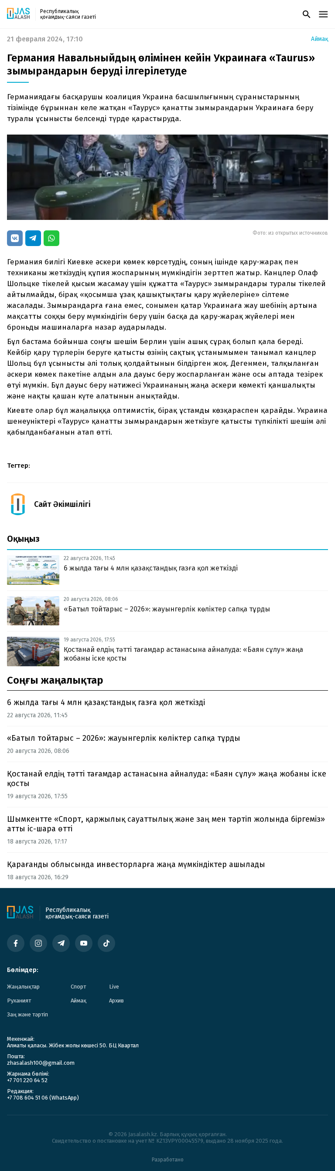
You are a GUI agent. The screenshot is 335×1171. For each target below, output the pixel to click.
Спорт (78, 986)
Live (114, 986)
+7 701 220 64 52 (27, 1080)
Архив (116, 1000)
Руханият (19, 1000)
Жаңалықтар (23, 986)
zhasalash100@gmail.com (41, 1063)
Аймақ (319, 39)
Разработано (168, 1159)
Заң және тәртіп (27, 1014)
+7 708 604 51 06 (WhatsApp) (43, 1097)
